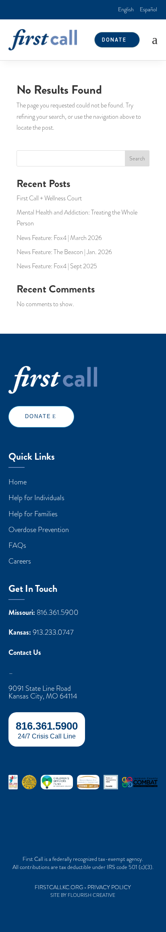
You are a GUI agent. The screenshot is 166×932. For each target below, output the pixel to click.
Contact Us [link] (24, 653)
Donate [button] (114, 39)
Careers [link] (19, 561)
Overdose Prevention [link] (38, 529)
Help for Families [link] (33, 514)
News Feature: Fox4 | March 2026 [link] (59, 238)
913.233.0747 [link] (53, 632)
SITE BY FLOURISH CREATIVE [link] (82, 895)
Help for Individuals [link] (36, 497)
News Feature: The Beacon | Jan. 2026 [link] (64, 252)
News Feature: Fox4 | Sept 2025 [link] (57, 266)
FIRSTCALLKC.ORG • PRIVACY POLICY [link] (83, 887)
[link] (126, 9)
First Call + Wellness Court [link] (49, 198)
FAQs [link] (17, 545)
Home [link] (17, 482)
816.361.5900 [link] (58, 612)
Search (137, 158)
